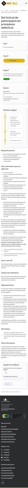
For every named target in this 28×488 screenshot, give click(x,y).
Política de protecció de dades (9, 429)
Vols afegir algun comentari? (10, 376)
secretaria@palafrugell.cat (10, 98)
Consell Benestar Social (7, 475)
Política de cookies (6, 431)
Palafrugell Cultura (6, 470)
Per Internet (13, 60)
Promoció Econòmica (7, 473)
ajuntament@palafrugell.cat (8, 409)
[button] (26, 3)
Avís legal (3, 426)
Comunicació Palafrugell (8, 468)
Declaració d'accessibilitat (8, 434)
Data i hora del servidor (7, 436)
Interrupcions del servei (7, 441)
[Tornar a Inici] (9, 3)
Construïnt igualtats (7, 478)
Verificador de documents (8, 439)
